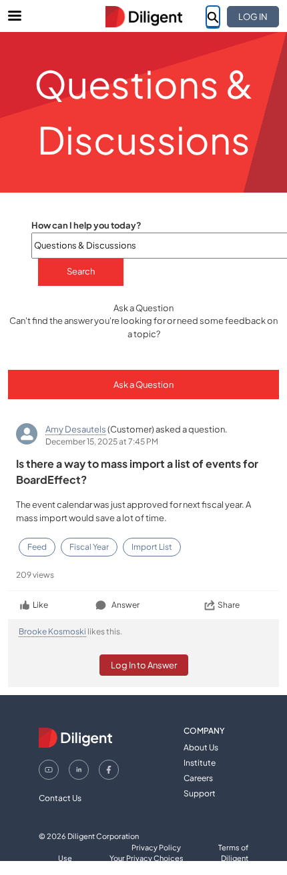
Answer (125, 605)
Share (229, 605)
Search (81, 271)
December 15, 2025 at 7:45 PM (101, 441)
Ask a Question (143, 384)
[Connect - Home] (143, 16)
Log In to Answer (144, 665)
